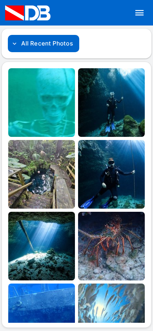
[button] (139, 13)
